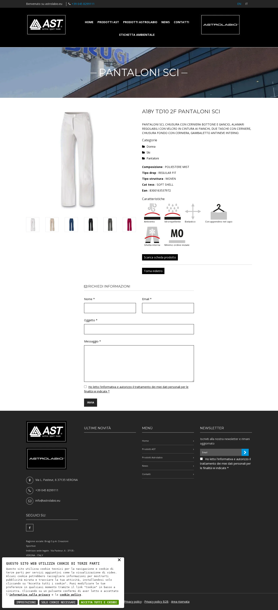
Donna (151, 146)
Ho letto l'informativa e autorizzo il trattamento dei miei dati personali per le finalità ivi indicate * (225, 463)
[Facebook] (29, 527)
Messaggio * (92, 341)
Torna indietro (153, 271)
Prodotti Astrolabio (140, 22)
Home (89, 22)
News (165, 22)
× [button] (119, 559)
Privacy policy (133, 601)
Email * (147, 299)
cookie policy (70, 594)
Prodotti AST (108, 22)
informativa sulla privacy (29, 594)
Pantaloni (153, 158)
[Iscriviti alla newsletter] (245, 452)
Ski (148, 152)
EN (239, 4)
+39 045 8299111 (83, 4)
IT (246, 4)
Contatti (181, 22)
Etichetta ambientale (137, 35)
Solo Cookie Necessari (58, 602)
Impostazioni (26, 602)
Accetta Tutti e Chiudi (99, 602)
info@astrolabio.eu (47, 500)
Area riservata (180, 601)
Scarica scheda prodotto (160, 257)
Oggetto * (90, 320)
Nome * (89, 299)
